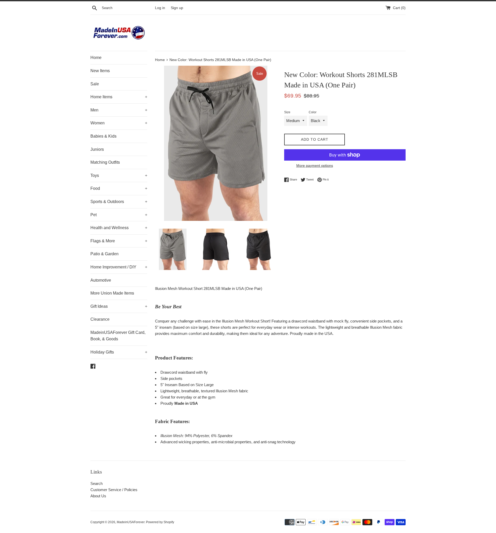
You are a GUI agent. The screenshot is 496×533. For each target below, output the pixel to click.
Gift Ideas (118, 306)
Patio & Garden (104, 254)
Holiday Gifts (118, 352)
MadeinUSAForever (130, 522)
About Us (98, 496)
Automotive (100, 280)
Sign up (177, 8)
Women (118, 123)
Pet (118, 215)
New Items (100, 71)
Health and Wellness (118, 228)
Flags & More (118, 241)
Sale (94, 84)
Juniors (97, 149)
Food (118, 188)
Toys (118, 175)
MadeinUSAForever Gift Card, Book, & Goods (117, 335)
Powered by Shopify (160, 522)
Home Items (118, 97)
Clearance (100, 319)
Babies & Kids (103, 136)
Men (118, 110)
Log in (160, 8)
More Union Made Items (112, 293)
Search (96, 483)
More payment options (314, 165)
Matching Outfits (105, 162)
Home (96, 57)
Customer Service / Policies (113, 489)
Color (312, 112)
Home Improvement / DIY (118, 267)
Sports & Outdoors (118, 201)
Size (287, 112)
